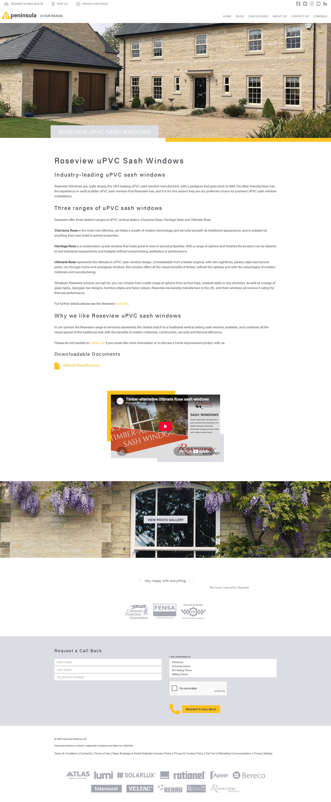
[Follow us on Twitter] (304, 4)
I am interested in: (180, 656)
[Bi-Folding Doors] (223, 670)
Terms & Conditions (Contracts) (73, 753)
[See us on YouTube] (317, 4)
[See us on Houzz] (324, 4)
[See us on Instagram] (311, 4)
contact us (97, 342)
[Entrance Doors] (223, 666)
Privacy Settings (263, 753)
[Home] (19, 15)
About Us (280, 16)
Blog (240, 16)
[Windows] (223, 662)
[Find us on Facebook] (297, 4)
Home (227, 16)
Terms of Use (102, 753)
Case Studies (258, 16)
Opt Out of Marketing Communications (229, 753)
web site (122, 303)
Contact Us (300, 16)
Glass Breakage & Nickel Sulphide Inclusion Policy (141, 753)
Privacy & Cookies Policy (188, 753)
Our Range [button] (53, 15)
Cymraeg (320, 16)
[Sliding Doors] (223, 674)
